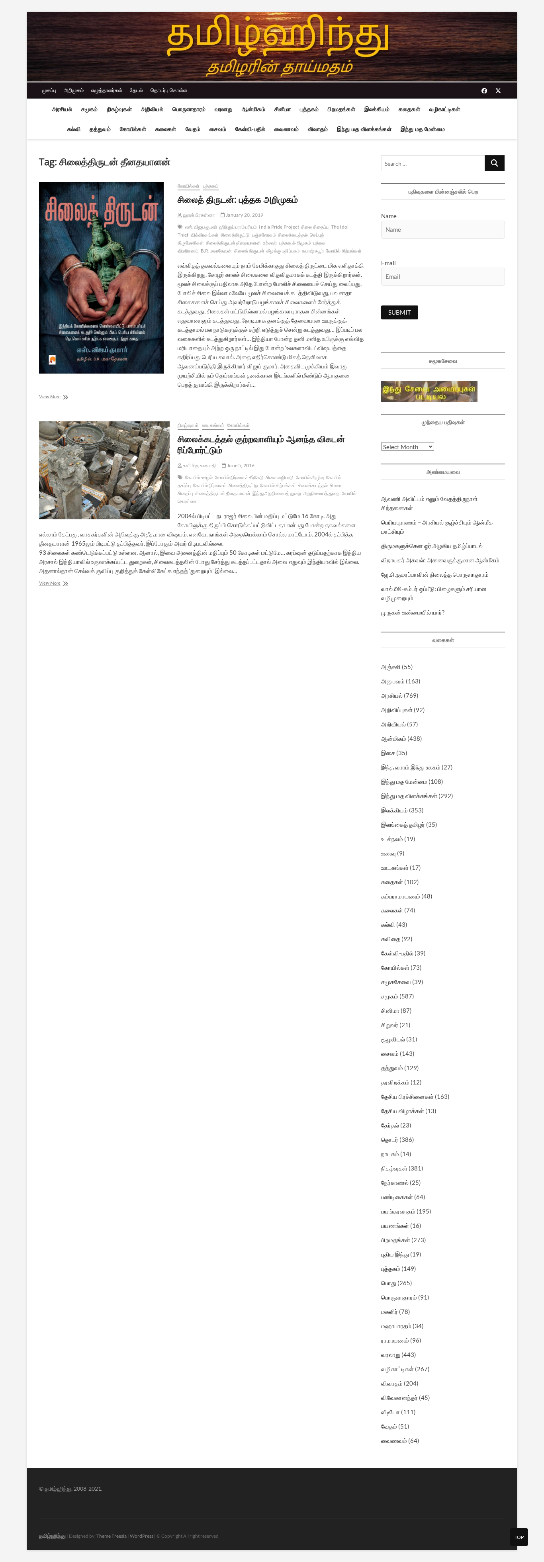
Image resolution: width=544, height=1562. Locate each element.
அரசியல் (62, 109)
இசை (388, 752)
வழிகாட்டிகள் (444, 109)
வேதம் (193, 129)
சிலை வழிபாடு (280, 477)
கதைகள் (409, 109)
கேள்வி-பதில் (250, 129)
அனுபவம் (393, 681)
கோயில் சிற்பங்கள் (344, 251)
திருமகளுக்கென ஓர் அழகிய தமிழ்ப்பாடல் (432, 545)
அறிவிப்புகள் (397, 709)
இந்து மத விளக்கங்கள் (364, 129)
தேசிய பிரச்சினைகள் (407, 1096)
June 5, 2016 (240, 465)
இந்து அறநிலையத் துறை (276, 493)
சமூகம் (89, 109)
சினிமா (282, 109)
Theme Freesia (111, 1536)
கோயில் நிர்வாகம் (210, 485)
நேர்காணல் (395, 1182)
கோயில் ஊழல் (199, 477)
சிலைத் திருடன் (249, 251)
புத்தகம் (309, 109)
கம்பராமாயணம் (400, 896)
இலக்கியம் (376, 109)
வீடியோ (390, 1411)
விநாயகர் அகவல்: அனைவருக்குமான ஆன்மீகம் (440, 560)
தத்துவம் (100, 129)
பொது (388, 1282)
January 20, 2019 (244, 215)
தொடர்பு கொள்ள (169, 90)
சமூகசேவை (396, 981)
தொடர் (389, 1139)
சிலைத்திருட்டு (235, 235)
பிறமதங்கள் (341, 109)
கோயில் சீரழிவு (310, 477)
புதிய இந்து (395, 1254)
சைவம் (217, 129)
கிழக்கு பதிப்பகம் (283, 251)
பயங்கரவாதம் (398, 1211)
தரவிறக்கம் (395, 1082)
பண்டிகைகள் (397, 1196)
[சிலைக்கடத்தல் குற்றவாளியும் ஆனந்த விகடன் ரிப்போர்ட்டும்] (104, 470)
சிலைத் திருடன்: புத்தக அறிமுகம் (238, 199)
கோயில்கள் (133, 129)
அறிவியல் (152, 109)
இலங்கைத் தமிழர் (403, 824)
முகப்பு (49, 90)
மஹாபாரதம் (396, 1325)
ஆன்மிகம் (253, 109)
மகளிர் (389, 1311)
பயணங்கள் (395, 1225)
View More (59, 397)
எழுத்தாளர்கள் (106, 90)
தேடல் (136, 90)
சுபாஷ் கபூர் (312, 251)
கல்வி (73, 129)
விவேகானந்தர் (399, 1397)
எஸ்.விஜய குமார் (201, 227)
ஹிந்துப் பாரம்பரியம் (238, 227)
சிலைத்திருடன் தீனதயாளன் (233, 243)
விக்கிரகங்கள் (205, 235)
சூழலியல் (393, 1039)
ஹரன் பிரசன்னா (198, 215)
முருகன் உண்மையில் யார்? (412, 612)
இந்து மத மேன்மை (423, 129)
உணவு (388, 853)
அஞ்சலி (391, 666)
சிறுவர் (389, 1024)
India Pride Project (279, 227)
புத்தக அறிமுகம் (295, 243)
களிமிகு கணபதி (199, 465)
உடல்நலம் (392, 838)
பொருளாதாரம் (188, 109)
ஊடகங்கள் (213, 425)
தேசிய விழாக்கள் (402, 1110)
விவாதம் (318, 129)
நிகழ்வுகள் (119, 109)
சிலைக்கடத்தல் (293, 235)
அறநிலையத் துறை (321, 493)
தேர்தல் (390, 1125)
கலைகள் (165, 129)
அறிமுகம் (74, 90)
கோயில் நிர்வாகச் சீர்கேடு (239, 477)
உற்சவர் (270, 243)
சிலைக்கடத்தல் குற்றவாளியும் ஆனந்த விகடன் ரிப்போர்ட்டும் (261, 444)
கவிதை (390, 938)
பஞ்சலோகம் (264, 235)
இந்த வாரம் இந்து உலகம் (410, 767)
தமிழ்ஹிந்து (52, 1535)
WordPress (141, 1536)
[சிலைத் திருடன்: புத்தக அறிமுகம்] (104, 278)
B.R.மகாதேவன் (216, 251)
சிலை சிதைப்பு (315, 227)
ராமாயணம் (395, 1340)
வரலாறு (224, 109)
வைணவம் (286, 129)
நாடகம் (390, 1153)
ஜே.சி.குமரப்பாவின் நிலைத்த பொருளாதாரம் (435, 574)
